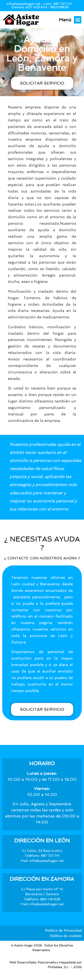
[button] (77, 19)
